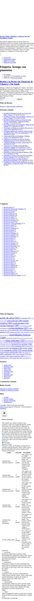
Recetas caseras (8, 207)
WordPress (3, 408)
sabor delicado (26, 352)
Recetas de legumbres (10, 244)
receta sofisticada (13, 352)
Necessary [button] (5, 441)
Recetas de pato (8, 257)
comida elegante (4, 335)
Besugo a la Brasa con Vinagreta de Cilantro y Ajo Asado (16, 82)
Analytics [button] (4, 570)
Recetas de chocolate (10, 220)
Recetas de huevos (9, 241)
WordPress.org (8, 402)
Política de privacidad (10, 62)
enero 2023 (7, 373)
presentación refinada (5, 346)
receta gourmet (6, 348)
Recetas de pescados (9, 260)
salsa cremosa (16, 356)
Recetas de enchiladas (10, 233)
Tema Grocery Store (6, 407)
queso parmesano (18, 346)
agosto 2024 (7, 368)
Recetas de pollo (8, 262)
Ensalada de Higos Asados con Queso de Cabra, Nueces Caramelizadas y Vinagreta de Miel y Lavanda (17, 121)
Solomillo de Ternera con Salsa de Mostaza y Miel (18, 152)
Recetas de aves (8, 212)
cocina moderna (18, 328)
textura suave (17, 358)
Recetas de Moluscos (10, 251)
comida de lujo (28, 332)
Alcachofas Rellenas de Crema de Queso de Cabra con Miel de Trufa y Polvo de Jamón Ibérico (18, 132)
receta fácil (29, 346)
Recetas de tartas (8, 270)
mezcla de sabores (24, 338)
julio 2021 (6, 378)
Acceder (6, 397)
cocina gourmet (9, 325)
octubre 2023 (7, 370)
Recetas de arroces (9, 210)
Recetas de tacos (8, 269)
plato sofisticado (5, 342)
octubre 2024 (7, 365)
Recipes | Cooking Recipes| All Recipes (11, 106)
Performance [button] (5, 560)
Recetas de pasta (8, 254)
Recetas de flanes (9, 238)
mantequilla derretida (12, 338)
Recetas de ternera (9, 272)
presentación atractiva (5, 344)
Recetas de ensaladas (10, 235)
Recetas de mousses (9, 252)
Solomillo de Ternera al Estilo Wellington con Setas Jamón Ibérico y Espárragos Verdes (18, 162)
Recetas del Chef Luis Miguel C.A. (14, 275)
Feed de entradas (8, 399)
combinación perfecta (16, 332)
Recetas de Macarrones (10, 246)
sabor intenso (22, 354)
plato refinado (29, 341)
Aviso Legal (7, 57)
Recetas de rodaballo (10, 265)
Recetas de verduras (9, 273)
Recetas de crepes (9, 226)
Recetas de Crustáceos (10, 228)
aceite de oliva (10, 318)
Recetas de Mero (8, 249)
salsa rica (27, 356)
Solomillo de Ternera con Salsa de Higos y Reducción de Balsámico (16, 159)
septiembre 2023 (8, 371)
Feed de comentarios (9, 400)
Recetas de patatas (9, 256)
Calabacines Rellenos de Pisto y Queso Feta (16, 142)
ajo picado (25, 318)
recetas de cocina (13, 350)
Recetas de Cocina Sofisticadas (12, 223)
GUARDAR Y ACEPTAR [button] (9, 598)
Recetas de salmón (9, 267)
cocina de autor (21, 323)
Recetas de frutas (8, 239)
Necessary (7, 442)
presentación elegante (22, 344)
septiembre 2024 (8, 366)
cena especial (14, 321)
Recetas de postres (9, 264)
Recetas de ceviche (9, 218)
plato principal (15, 340)
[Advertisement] (17, 17)
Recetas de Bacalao (9, 214)
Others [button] (4, 590)
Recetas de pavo (8, 259)
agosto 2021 (7, 376)
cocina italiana (4, 328)
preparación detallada (16, 342)
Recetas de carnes (9, 217)
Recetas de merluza (9, 248)
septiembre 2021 (8, 375)
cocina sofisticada (14, 330)
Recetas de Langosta (9, 243)
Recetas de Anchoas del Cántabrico (14, 209)
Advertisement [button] (6, 580)
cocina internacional (25, 325)
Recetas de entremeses (10, 236)
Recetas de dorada (9, 230)
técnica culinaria (26, 358)
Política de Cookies (9, 61)
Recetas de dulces (9, 231)
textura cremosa (6, 358)
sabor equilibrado (7, 354)
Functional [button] (5, 550)
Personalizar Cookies (10, 59)
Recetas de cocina (9, 222)
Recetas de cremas (9, 225)
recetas (8, 74)
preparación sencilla (27, 342)
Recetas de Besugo (16, 77)
